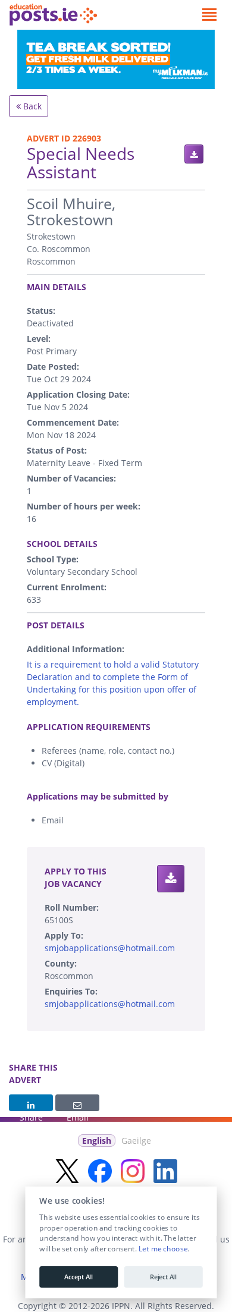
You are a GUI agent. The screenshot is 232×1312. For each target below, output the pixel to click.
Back (31, 106)
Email (77, 1102)
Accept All (78, 1277)
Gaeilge (136, 1140)
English (96, 1140)
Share (31, 1102)
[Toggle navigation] (209, 15)
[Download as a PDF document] (193, 153)
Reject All (163, 1277)
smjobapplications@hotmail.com (110, 948)
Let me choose (162, 1249)
